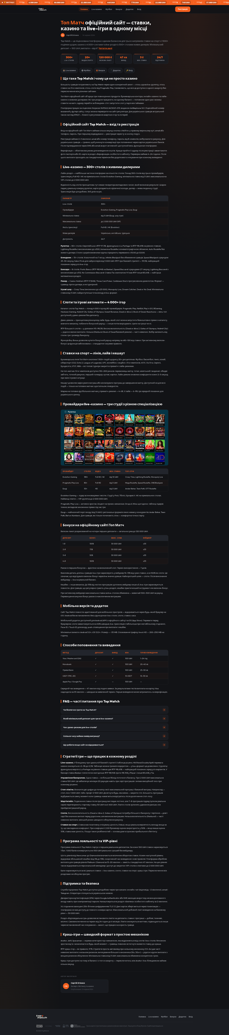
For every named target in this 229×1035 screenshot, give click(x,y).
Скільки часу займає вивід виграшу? (114, 736)
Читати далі (105, 48)
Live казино (96, 9)
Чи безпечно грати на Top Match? (114, 710)
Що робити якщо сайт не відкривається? (114, 745)
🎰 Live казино (69, 70)
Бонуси (119, 9)
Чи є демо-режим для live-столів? (114, 727)
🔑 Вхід (129, 70)
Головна (84, 9)
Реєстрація (183, 9)
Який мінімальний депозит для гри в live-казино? (114, 718)
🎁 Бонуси (100, 70)
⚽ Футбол (85, 70)
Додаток (129, 9)
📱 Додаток (115, 70)
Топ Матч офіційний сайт (73, 96)
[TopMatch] (42, 9)
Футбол (108, 9)
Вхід (139, 9)
